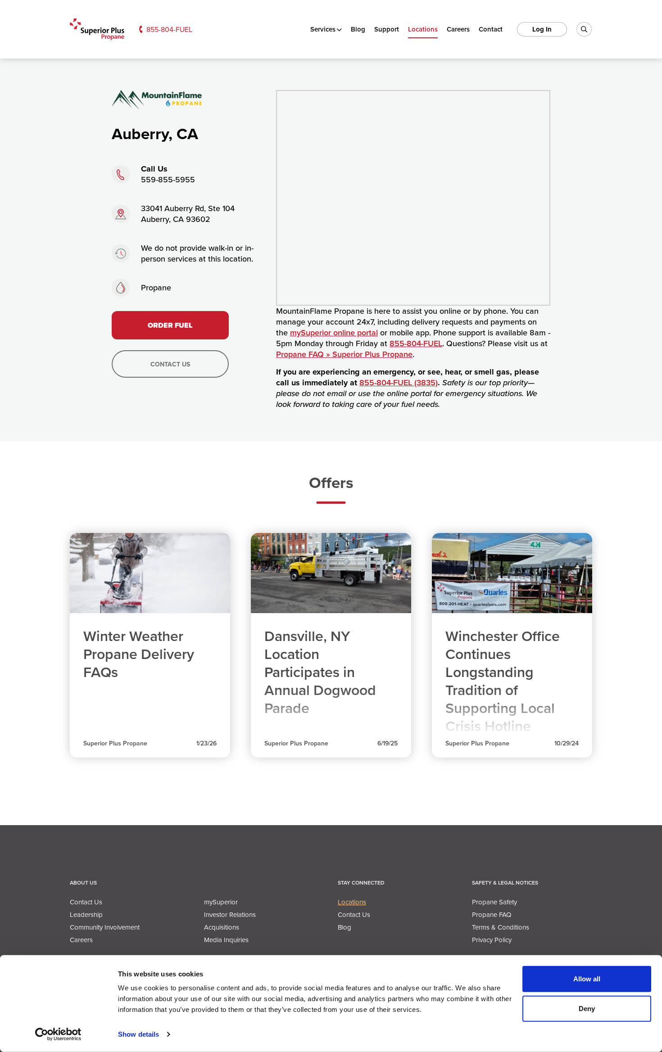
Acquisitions (221, 927)
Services (323, 29)
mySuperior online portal (334, 332)
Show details (138, 1034)
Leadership (86, 914)
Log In (542, 29)
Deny (587, 1008)
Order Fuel (170, 325)
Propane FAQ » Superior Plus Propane (344, 354)
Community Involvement (105, 927)
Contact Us (170, 364)
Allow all (586, 979)
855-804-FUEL (169, 29)
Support (386, 29)
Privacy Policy (492, 939)
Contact (491, 29)
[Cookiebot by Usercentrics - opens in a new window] (58, 1034)
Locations (423, 29)
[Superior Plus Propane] (97, 29)
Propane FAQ (491, 914)
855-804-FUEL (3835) (398, 382)
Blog (358, 29)
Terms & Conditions (500, 927)
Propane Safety (494, 902)
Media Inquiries (226, 939)
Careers (458, 29)
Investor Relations (230, 914)
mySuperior (221, 902)
